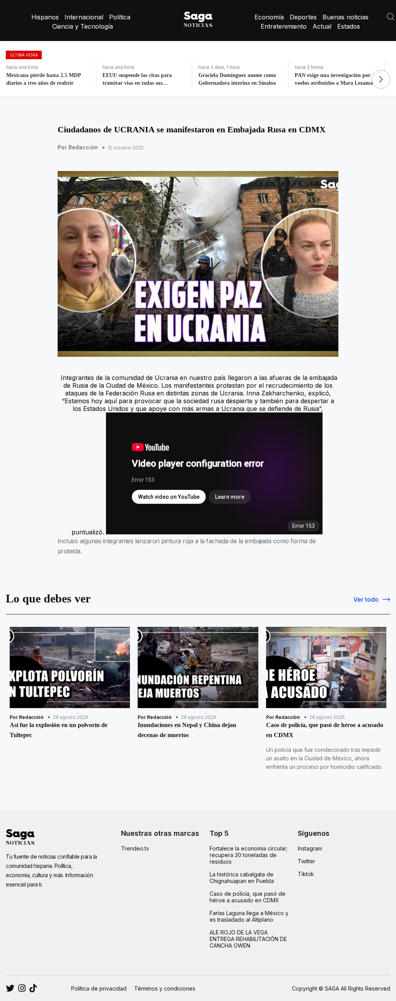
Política (119, 17)
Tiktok (306, 874)
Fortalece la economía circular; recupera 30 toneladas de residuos (248, 855)
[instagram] (10, 988)
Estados (348, 26)
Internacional (84, 17)
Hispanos (45, 17)
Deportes (303, 17)
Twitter (306, 861)
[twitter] (22, 988)
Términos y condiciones (164, 988)
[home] (198, 18)
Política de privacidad (98, 988)
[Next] (381, 79)
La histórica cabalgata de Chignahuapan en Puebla (242, 877)
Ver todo (366, 599)
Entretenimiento (284, 26)
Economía (269, 17)
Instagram (310, 848)
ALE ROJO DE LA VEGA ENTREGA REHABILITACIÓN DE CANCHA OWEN (248, 939)
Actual (321, 26)
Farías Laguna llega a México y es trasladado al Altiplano (249, 916)
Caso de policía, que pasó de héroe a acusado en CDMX (247, 896)
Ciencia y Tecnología (82, 26)
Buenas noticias (346, 17)
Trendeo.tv (135, 848)
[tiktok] (33, 988)
